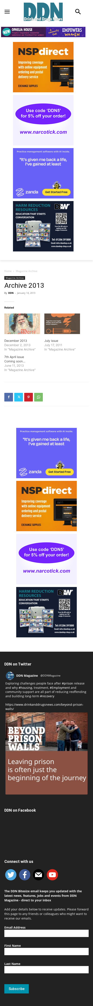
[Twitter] (18, 397)
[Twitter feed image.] (46, 753)
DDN (11, 292)
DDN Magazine (27, 675)
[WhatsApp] (38, 397)
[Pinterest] (28, 397)
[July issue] (62, 323)
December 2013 (15, 340)
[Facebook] (8, 397)
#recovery (47, 696)
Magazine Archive (26, 271)
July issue (51, 340)
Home (8, 271)
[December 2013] (22, 323)
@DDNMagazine (50, 675)
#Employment (60, 688)
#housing (25, 688)
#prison (67, 683)
